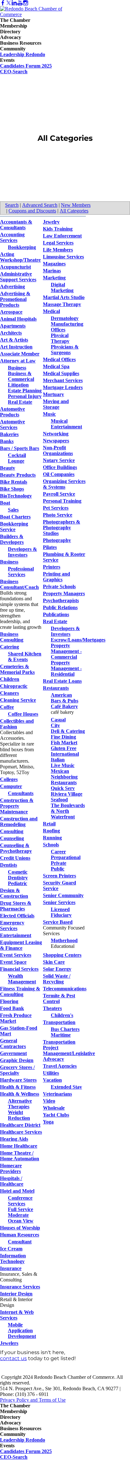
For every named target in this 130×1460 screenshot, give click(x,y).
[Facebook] (2, 3)
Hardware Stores (18, 1080)
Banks (7, 441)
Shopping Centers (62, 955)
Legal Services (58, 242)
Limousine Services (63, 256)
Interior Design (16, 1293)
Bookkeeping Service (14, 526)
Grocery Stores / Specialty (17, 1070)
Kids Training (58, 228)
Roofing (51, 830)
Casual (58, 719)
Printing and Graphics (56, 576)
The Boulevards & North (68, 808)
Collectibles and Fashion (17, 723)
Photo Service (57, 515)
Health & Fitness (18, 1087)
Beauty (7, 468)
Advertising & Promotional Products (15, 299)
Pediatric (17, 883)
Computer (11, 786)
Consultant (20, 1241)
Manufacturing (67, 324)
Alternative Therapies (20, 1103)
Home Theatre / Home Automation (19, 1155)
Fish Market (64, 742)
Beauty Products (18, 475)
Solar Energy (57, 969)
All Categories (74, 210)
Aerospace (11, 312)
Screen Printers (59, 875)
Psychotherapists (61, 600)
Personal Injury (25, 396)
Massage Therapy (62, 304)
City (55, 725)
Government (13, 1053)
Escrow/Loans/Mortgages (78, 639)
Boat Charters (15, 516)
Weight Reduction (19, 1115)
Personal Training (62, 501)
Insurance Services (20, 1286)
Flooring (9, 1001)
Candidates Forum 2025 (26, 65)
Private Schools (59, 586)
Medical (51, 311)
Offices (58, 329)
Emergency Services (12, 925)
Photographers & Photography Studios (61, 527)
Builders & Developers (12, 539)
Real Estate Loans (62, 681)
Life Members (58, 249)
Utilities (51, 1073)
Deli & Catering (68, 731)
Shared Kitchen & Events (24, 656)
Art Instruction (16, 346)
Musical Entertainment (66, 423)
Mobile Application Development (22, 1330)
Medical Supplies (61, 373)
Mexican (60, 771)
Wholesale (54, 1108)
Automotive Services (12, 424)
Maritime (61, 1035)
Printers (51, 567)
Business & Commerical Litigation (21, 379)
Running (52, 837)
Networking (55, 433)
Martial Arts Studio (64, 297)
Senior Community (63, 895)
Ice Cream (11, 1248)
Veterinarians (57, 1094)
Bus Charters (65, 1029)
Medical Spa (56, 366)
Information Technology (13, 1258)
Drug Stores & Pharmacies (15, 905)
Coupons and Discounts (32, 210)
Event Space (13, 962)
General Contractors (13, 1043)
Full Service (20, 1209)
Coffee (7, 707)
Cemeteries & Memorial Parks (17, 669)
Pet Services (55, 508)
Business (17, 367)
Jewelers (9, 1343)
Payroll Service (59, 494)
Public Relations (60, 607)
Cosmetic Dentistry (18, 874)
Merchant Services (63, 380)
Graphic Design (16, 1060)
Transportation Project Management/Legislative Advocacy (69, 1050)
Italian (58, 759)
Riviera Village (66, 794)
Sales (13, 509)
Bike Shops (12, 489)
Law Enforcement (62, 235)
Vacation (52, 1080)
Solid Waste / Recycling (56, 978)
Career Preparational (65, 854)
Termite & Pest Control (59, 998)
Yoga (48, 1121)
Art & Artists (14, 339)
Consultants (20, 793)
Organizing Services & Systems (64, 484)
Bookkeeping (22, 247)
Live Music (62, 765)
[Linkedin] (14, 3)
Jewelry (51, 222)
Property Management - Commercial (66, 651)
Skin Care (54, 962)
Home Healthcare (18, 1146)
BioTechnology (16, 496)
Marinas (52, 270)
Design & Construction (14, 893)
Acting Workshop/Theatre (20, 257)
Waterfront (63, 816)
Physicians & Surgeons (65, 349)
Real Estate (20, 402)
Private (58, 863)
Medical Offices (59, 359)
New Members (76, 205)
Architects (11, 333)
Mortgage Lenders (63, 387)
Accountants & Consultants (16, 224)
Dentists (8, 865)
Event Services (15, 955)
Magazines (54, 263)
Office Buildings (60, 467)
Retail (49, 823)
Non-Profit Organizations (58, 450)
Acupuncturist (15, 267)
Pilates (50, 547)
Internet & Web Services (17, 1314)
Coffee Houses (23, 714)
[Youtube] (19, 3)
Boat (5, 502)
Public (57, 868)
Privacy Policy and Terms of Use (33, 1400)
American (61, 695)
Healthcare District (20, 1125)
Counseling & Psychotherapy (16, 848)
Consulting (11, 831)
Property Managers (64, 593)
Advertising (12, 286)
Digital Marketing (62, 287)
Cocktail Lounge (17, 458)
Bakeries (9, 434)
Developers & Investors (22, 551)
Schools (51, 844)
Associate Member (19, 353)
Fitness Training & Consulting (20, 991)
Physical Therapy (60, 338)
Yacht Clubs (56, 1115)
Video (49, 1101)
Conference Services (20, 1200)
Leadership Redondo (22, 54)
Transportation (59, 1022)
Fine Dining (63, 737)
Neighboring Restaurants (64, 779)
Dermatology (65, 318)
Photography (57, 540)
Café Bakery (64, 706)
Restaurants (56, 688)
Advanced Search (39, 205)
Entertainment (15, 935)
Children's (62, 1015)
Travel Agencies (60, 1066)
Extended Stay (66, 1087)
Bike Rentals (13, 482)
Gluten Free (63, 748)
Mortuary (53, 394)
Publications (56, 614)
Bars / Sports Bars (19, 448)
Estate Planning (25, 390)
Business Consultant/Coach (19, 584)
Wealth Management (22, 978)
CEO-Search (13, 71)
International (65, 754)
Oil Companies (58, 474)
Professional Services (21, 571)
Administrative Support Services (18, 276)
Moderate (18, 1215)
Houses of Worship (20, 1227)
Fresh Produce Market (16, 1018)
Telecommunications (64, 988)
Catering (9, 646)
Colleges (9, 779)
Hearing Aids (14, 1139)
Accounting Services (12, 237)
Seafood (59, 799)
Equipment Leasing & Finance (21, 945)
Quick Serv (63, 788)
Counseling (12, 838)
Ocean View (20, 1220)
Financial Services (19, 969)
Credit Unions (15, 858)
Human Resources (19, 1234)
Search (12, 205)
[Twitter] (8, 3)
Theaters (52, 1008)
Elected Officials (17, 915)
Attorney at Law (18, 360)
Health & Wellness (19, 1094)
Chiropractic (13, 686)
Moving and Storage (56, 404)
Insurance (10, 1268)
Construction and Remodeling (19, 821)
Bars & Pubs (64, 700)
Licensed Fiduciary (61, 912)
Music (49, 414)
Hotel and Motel (17, 1191)
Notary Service (59, 460)
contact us (13, 1358)
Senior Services (59, 902)
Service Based (58, 922)
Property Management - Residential (66, 668)
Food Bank (12, 1008)
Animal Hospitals (18, 319)
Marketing (54, 277)
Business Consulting (11, 636)
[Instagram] (25, 3)
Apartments (13, 326)
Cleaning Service (18, 700)
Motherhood (64, 940)
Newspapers (56, 440)
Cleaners (9, 693)
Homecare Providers (11, 1168)
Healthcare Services (21, 1132)
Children (9, 679)
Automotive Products (12, 411)
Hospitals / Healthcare (11, 1181)
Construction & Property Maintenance (16, 806)
